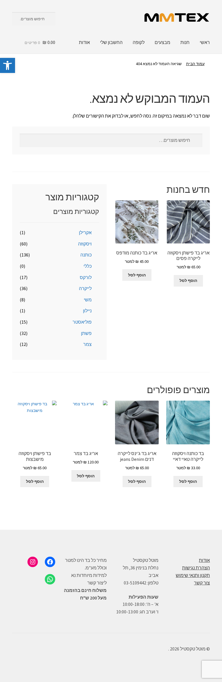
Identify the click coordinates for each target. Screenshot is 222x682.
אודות (84, 42)
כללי (88, 266)
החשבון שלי (111, 42)
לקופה (139, 42)
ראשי (205, 42)
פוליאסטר (82, 322)
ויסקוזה (85, 244)
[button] (7, 65)
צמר (87, 344)
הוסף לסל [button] (188, 280)
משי (88, 299)
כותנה (86, 255)
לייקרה (85, 288)
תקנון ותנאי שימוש (193, 575)
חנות (185, 42)
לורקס (86, 277)
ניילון (87, 311)
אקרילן (85, 232)
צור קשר (202, 583)
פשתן (86, 333)
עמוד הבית (195, 63)
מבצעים (162, 42)
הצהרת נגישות (196, 568)
